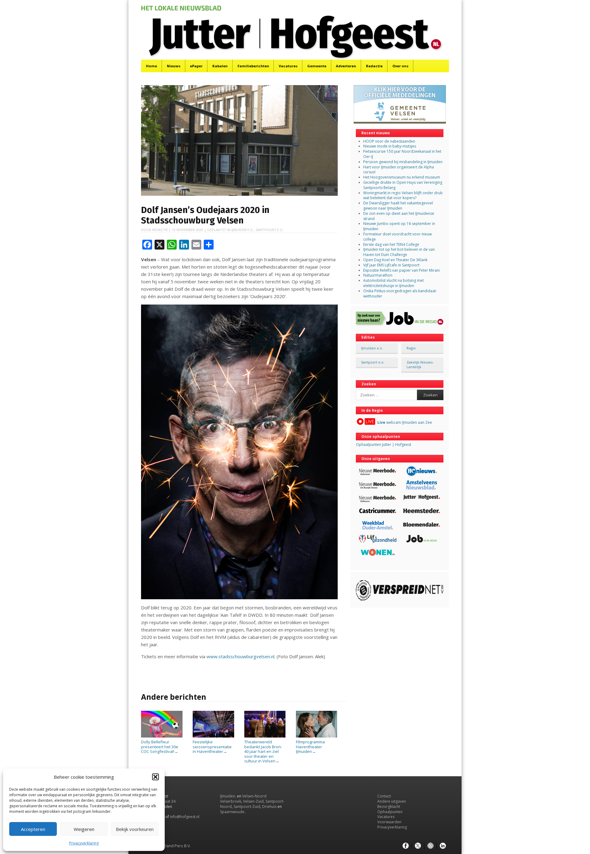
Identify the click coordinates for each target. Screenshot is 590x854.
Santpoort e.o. (270, 229)
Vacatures (288, 66)
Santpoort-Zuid (247, 806)
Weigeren (84, 829)
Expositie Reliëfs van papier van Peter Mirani (401, 270)
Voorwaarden (389, 821)
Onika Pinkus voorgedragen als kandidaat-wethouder (400, 293)
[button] (155, 777)
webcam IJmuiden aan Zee (404, 422)
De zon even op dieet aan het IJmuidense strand (398, 216)
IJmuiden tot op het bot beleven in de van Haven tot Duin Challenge (399, 252)
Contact (384, 796)
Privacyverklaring (84, 843)
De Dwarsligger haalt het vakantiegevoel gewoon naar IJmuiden (398, 205)
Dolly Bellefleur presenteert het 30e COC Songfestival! (159, 746)
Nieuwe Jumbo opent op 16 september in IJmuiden (399, 226)
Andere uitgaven (391, 801)
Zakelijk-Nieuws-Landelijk (420, 364)
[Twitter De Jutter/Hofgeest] (418, 846)
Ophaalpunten (390, 811)
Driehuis (269, 806)
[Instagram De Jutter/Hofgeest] (430, 846)
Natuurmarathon (377, 275)
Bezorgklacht (388, 806)
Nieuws (173, 66)
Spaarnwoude (232, 811)
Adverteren (346, 66)
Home (151, 66)
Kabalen (220, 66)
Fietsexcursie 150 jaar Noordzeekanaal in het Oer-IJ (402, 154)
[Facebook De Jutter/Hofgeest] (406, 846)
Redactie (374, 66)
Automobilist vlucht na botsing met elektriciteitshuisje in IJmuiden (393, 283)
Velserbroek (230, 801)
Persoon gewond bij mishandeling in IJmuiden (402, 161)
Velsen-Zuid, (254, 801)
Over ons (400, 66)
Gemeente (316, 66)
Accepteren (33, 829)
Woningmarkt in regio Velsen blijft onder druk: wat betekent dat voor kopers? (403, 195)
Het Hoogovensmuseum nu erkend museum (401, 177)
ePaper (196, 66)
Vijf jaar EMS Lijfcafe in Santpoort (391, 265)
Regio (411, 348)
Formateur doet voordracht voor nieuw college (397, 236)
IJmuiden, (228, 796)
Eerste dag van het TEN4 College (391, 244)
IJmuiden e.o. (242, 229)
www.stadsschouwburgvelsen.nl (240, 656)
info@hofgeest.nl (184, 816)
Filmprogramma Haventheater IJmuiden (310, 746)
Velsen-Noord (254, 796)
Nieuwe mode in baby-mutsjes (389, 146)
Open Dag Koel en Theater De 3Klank (395, 259)
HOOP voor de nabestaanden (389, 141)
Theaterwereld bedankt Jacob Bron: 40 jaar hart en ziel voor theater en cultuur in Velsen (263, 751)
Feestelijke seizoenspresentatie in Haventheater (212, 746)
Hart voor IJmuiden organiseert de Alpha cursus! (398, 169)
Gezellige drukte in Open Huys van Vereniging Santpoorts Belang (402, 185)
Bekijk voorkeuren (135, 829)
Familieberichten (253, 66)
